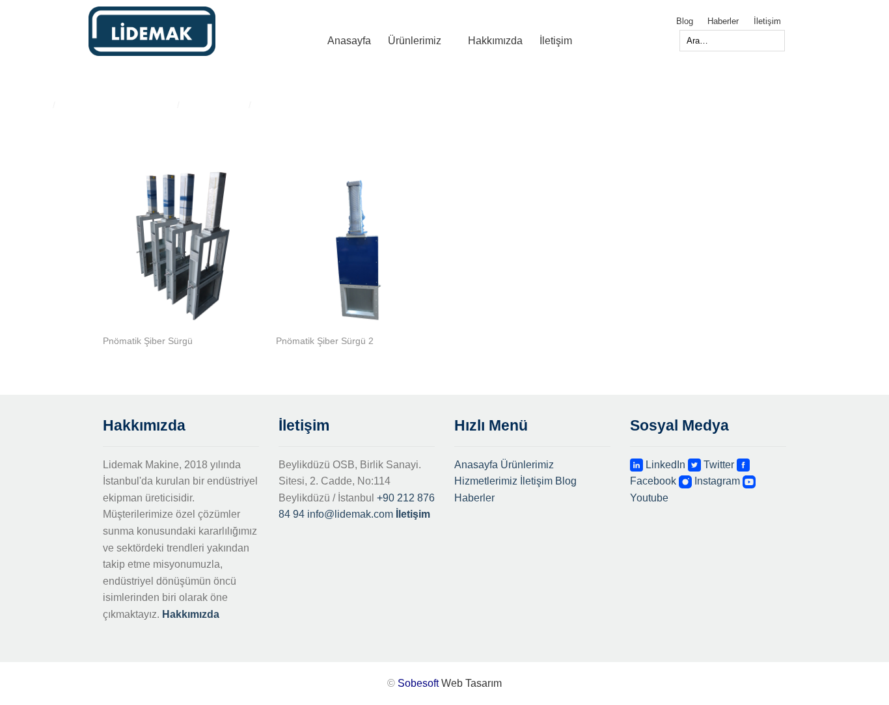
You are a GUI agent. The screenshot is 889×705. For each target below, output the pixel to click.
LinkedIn (664, 464)
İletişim (767, 21)
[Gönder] (665, 41)
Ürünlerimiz (414, 40)
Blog (684, 21)
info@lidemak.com (350, 514)
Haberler (723, 21)
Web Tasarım (471, 683)
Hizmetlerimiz (485, 480)
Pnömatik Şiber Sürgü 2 (325, 341)
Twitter (717, 464)
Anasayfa (349, 40)
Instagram (716, 480)
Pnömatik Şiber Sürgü (148, 341)
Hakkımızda (495, 40)
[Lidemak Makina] (175, 31)
